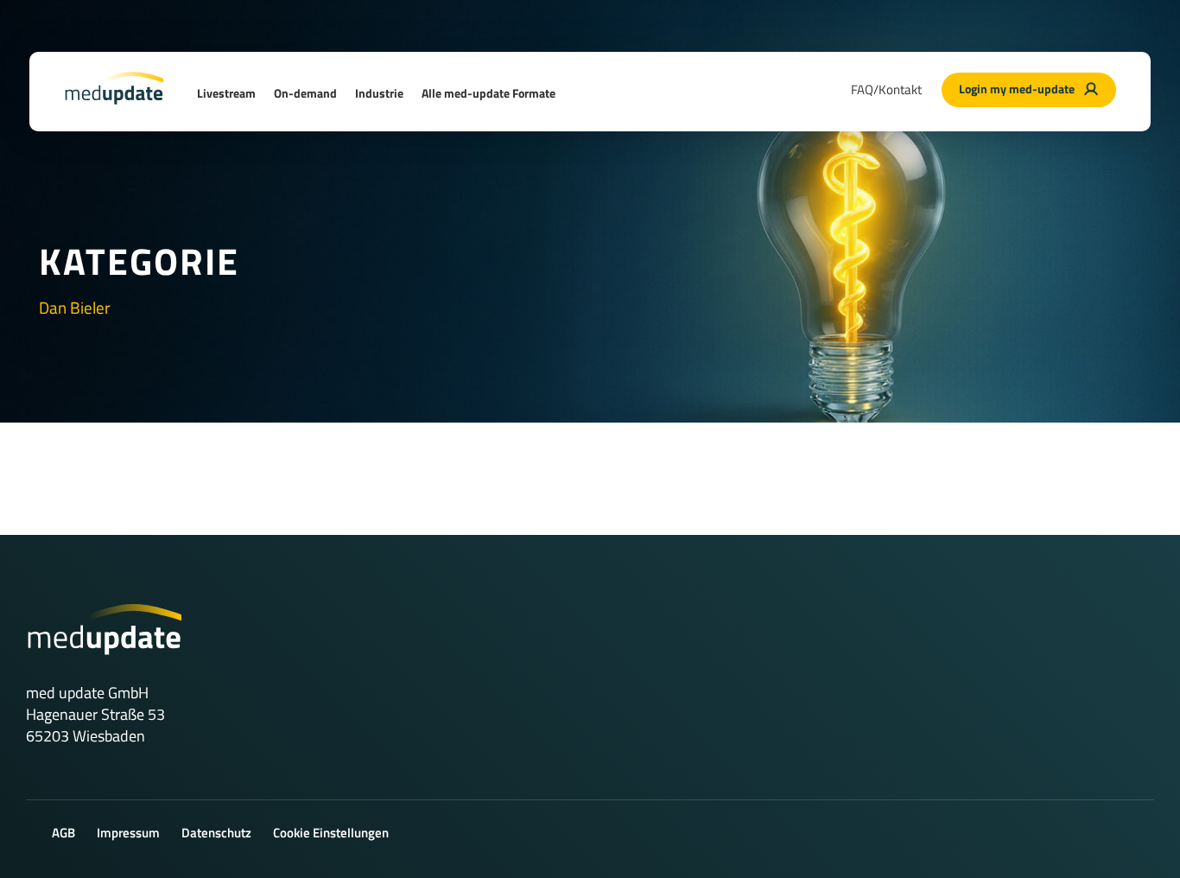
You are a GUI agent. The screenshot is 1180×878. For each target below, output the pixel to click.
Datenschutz (216, 833)
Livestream (226, 93)
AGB (63, 833)
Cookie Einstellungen (331, 833)
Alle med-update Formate (488, 93)
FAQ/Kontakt (886, 89)
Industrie (379, 93)
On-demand (305, 93)
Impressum (128, 833)
